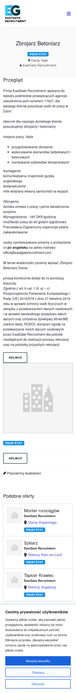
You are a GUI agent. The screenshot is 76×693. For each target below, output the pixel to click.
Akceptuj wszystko (38, 661)
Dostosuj (38, 672)
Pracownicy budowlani (24, 473)
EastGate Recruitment (39, 65)
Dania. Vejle (39, 60)
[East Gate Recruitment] (19, 13)
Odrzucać (38, 684)
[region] (38, 649)
